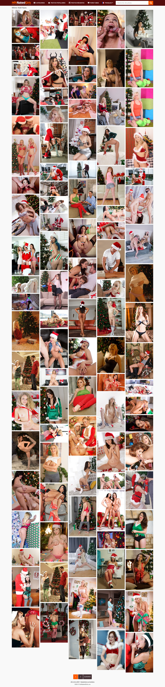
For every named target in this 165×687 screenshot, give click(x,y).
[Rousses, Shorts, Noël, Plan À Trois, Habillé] (25, 256)
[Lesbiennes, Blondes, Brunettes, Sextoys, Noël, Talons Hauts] (54, 319)
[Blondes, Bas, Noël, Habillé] (111, 106)
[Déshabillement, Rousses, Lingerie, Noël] (139, 322)
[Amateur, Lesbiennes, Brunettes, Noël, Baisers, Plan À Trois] (25, 125)
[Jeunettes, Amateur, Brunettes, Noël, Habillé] (54, 405)
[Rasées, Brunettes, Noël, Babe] (111, 452)
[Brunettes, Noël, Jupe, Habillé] (139, 29)
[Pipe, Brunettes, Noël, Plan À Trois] (25, 185)
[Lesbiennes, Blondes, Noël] (25, 215)
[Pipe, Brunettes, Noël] (139, 652)
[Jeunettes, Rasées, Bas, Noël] (25, 450)
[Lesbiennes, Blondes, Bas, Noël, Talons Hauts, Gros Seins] (139, 388)
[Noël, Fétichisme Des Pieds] (111, 382)
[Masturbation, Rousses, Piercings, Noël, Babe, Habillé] (111, 650)
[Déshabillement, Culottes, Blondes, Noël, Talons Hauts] (25, 96)
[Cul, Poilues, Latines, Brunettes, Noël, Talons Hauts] (111, 145)
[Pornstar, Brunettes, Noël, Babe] (111, 539)
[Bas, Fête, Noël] (25, 52)
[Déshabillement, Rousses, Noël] (139, 283)
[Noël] (54, 143)
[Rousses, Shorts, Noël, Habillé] (111, 185)
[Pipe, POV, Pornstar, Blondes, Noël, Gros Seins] (54, 348)
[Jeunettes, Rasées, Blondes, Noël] (25, 410)
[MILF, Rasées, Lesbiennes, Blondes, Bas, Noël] (54, 433)
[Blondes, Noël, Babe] (139, 611)
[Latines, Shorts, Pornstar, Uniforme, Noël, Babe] (54, 623)
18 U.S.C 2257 (75, 682)
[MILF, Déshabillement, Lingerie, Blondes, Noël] (82, 598)
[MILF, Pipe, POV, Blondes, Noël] (54, 114)
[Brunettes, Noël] (139, 529)
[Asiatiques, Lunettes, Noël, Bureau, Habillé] (54, 96)
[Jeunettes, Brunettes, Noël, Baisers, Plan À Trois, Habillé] (82, 557)
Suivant (87, 677)
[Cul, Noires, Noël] (82, 318)
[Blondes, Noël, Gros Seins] (54, 542)
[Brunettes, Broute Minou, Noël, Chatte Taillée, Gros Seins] (25, 302)
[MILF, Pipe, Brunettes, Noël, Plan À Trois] (82, 278)
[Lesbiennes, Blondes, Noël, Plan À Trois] (82, 436)
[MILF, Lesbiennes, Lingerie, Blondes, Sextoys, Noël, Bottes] (25, 156)
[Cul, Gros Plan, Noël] (111, 230)
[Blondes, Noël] (25, 331)
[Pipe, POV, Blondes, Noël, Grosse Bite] (111, 288)
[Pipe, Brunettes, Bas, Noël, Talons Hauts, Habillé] (139, 490)
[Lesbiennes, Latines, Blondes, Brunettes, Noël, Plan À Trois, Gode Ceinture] (54, 189)
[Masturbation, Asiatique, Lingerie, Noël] (82, 46)
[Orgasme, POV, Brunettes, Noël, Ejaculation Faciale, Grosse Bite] (82, 74)
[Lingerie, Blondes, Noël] (25, 529)
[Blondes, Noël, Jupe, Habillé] (139, 68)
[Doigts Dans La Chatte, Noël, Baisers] (139, 361)
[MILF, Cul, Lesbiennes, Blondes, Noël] (25, 627)
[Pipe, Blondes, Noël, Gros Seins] (82, 169)
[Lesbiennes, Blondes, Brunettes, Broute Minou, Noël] (111, 213)
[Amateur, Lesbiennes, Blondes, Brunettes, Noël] (82, 109)
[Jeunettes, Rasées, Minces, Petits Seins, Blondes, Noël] (111, 317)
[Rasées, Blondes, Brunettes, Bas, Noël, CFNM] (139, 244)
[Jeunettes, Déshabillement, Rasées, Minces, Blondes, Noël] (25, 557)
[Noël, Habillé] (25, 68)
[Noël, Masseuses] (111, 259)
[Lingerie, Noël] (111, 68)
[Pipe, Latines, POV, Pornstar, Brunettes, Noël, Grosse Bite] (139, 423)
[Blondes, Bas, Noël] (82, 639)
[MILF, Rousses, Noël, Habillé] (82, 198)
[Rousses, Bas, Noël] (25, 35)
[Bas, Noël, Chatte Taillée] (111, 412)
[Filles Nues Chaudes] (21, 3)
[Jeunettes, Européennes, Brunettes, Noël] (139, 570)
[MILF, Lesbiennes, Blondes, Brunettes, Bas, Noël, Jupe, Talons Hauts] (54, 290)
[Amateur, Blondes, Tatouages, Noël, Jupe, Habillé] (139, 107)
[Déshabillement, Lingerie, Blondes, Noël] (82, 516)
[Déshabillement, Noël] (82, 139)
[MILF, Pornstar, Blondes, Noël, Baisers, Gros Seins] (54, 172)
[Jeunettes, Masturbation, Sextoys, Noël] (54, 29)
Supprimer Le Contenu (87, 682)
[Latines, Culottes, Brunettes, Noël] (54, 222)
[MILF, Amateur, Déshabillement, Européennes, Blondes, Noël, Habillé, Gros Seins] (54, 462)
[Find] (150, 3)
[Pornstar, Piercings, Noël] (54, 68)
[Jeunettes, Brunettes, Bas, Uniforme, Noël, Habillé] (25, 587)
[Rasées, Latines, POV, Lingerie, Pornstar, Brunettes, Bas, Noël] (82, 238)
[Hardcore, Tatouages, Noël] (139, 177)
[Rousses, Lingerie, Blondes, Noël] (25, 18)
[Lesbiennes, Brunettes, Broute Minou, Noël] (139, 405)
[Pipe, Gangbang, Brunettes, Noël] (139, 205)
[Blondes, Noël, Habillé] (54, 205)
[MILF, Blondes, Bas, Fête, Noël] (82, 91)
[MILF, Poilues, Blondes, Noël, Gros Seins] (139, 148)
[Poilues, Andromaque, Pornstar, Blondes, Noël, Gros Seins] (54, 377)
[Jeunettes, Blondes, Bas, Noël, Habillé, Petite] (54, 582)
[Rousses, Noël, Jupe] (25, 284)
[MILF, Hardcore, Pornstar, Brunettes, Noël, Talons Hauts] (54, 502)
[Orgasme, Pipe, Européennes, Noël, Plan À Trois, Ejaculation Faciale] (111, 29)
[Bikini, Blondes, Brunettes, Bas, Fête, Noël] (82, 18)
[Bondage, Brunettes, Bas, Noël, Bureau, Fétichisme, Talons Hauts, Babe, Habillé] (111, 569)
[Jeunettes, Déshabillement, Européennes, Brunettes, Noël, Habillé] (111, 609)
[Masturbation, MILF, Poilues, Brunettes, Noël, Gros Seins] (82, 357)
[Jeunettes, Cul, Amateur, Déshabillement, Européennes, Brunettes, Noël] (82, 476)
